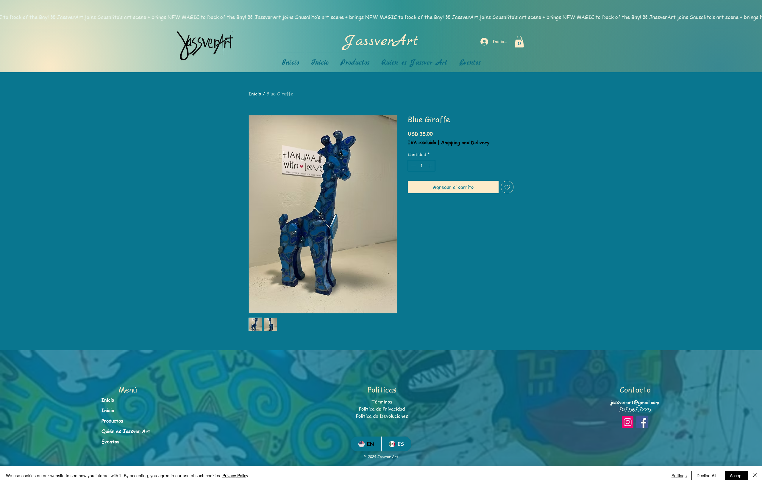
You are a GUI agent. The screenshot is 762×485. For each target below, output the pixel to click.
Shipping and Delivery (465, 142)
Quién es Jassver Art (126, 431)
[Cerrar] (754, 475)
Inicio (255, 93)
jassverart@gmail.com (634, 402)
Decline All (706, 475)
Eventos (110, 441)
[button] (519, 41)
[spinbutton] (422, 165)
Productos (112, 420)
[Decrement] (413, 165)
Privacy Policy (235, 475)
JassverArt (380, 41)
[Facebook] (642, 422)
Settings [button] (679, 475)
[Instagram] (627, 422)
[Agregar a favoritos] (507, 187)
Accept (736, 475)
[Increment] (431, 165)
